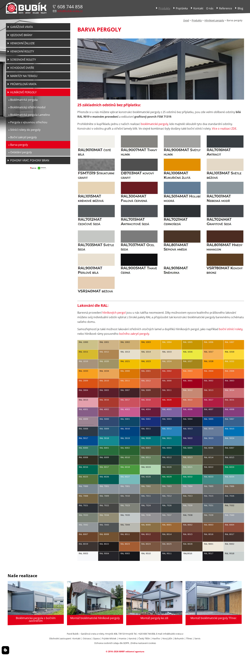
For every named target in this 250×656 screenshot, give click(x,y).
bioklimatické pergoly (154, 124)
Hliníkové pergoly (214, 20)
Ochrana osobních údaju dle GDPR (111, 643)
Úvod (186, 20)
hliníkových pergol (114, 312)
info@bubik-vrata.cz (69, 11)
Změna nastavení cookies (143, 643)
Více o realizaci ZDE (224, 128)
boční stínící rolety (230, 329)
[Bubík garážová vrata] (26, 8)
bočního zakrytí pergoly (134, 334)
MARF (122, 651)
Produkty (197, 20)
